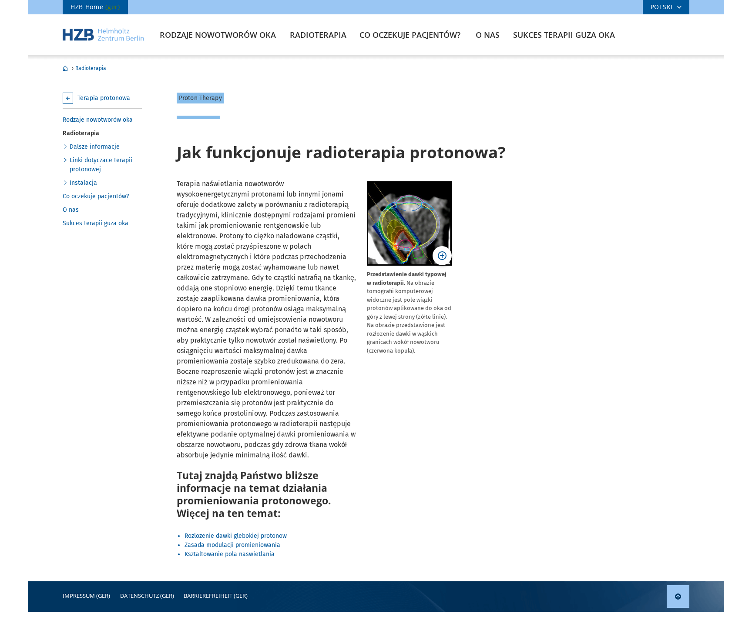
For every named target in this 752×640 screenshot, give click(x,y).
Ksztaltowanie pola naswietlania (230, 554)
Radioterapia (318, 35)
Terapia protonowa (65, 68)
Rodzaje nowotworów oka (218, 35)
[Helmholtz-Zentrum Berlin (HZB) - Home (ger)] (103, 34)
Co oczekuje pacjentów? (409, 35)
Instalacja (83, 183)
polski (662, 7)
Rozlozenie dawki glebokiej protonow (236, 536)
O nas (488, 35)
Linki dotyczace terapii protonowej (101, 165)
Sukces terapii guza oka (564, 35)
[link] (678, 596)
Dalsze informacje (95, 146)
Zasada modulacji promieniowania (232, 545)
